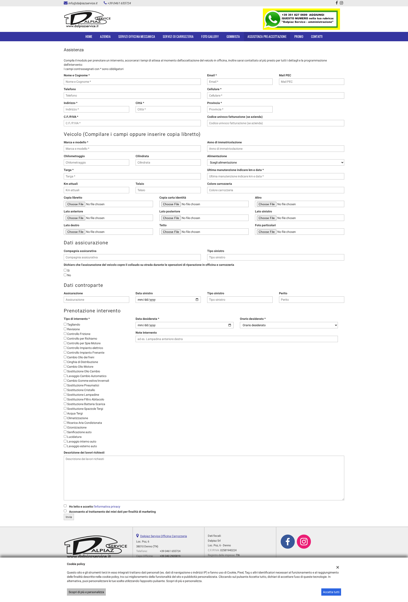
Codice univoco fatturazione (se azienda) (235, 116)
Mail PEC (285, 75)
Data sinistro (144, 293)
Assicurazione (73, 293)
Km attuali (71, 183)
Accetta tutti (331, 592)
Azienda (105, 36)
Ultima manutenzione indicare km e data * (235, 170)
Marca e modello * (76, 142)
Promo (298, 36)
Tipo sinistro (215, 251)
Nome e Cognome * (77, 75)
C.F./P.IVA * (71, 116)
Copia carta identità (172, 197)
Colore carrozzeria (219, 183)
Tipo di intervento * (77, 318)
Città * (140, 103)
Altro (258, 197)
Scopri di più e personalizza (86, 592)
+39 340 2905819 (170, 556)
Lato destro (71, 225)
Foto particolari (265, 225)
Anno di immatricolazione (224, 142)
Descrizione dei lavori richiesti (84, 452)
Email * (212, 75)
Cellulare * (214, 89)
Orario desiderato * (253, 318)
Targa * (69, 170)
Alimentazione (217, 156)
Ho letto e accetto (94, 506)
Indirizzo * (70, 103)
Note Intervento (146, 332)
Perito (283, 293)
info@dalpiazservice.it (82, 3)
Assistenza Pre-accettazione (267, 36)
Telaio (140, 183)
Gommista (233, 36)
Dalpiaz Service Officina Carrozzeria (163, 536)
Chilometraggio (74, 156)
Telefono (70, 89)
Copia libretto (73, 197)
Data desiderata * (147, 318)
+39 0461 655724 (119, 3)
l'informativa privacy (107, 506)
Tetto (163, 225)
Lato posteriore (169, 211)
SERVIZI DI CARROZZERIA (178, 36)
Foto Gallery (209, 36)
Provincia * (214, 103)
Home (88, 36)
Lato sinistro (263, 211)
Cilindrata (142, 156)
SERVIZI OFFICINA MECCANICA (136, 36)
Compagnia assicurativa (80, 251)
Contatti (317, 36)
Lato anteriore (73, 211)
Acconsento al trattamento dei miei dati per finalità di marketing (112, 511)
